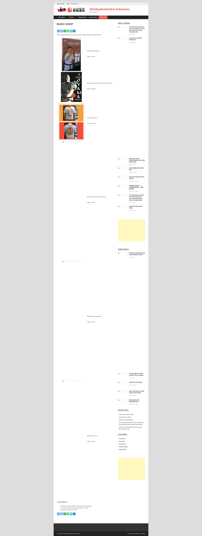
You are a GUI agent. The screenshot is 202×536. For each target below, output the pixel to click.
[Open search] (144, 17)
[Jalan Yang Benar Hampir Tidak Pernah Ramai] (123, 391)
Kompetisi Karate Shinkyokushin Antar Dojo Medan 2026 (137, 160)
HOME (68, 3)
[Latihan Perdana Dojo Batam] (123, 206)
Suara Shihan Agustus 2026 (126, 414)
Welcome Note (74, 3)
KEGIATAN (122, 441)
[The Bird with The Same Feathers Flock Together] (123, 373)
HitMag (143, 533)
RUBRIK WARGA (82, 17)
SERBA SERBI (122, 449)
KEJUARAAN (122, 444)
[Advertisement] (131, 230)
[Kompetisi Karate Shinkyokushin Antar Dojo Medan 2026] (123, 159)
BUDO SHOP (103, 17)
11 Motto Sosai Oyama (135, 382)
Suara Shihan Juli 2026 (125, 417)
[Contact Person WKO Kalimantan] (123, 38)
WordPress (136, 533)
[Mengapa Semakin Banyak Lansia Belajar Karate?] (123, 253)
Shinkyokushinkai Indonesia (110, 9)
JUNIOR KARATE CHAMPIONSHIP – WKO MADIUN (136, 187)
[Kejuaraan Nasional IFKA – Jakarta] (123, 177)
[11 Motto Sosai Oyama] (123, 382)
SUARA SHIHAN (93, 17)
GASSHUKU (122, 438)
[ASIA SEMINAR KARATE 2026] (123, 168)
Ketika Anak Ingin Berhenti (126, 419)
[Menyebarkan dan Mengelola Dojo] (123, 400)
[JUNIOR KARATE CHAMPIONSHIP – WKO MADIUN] (123, 186)
